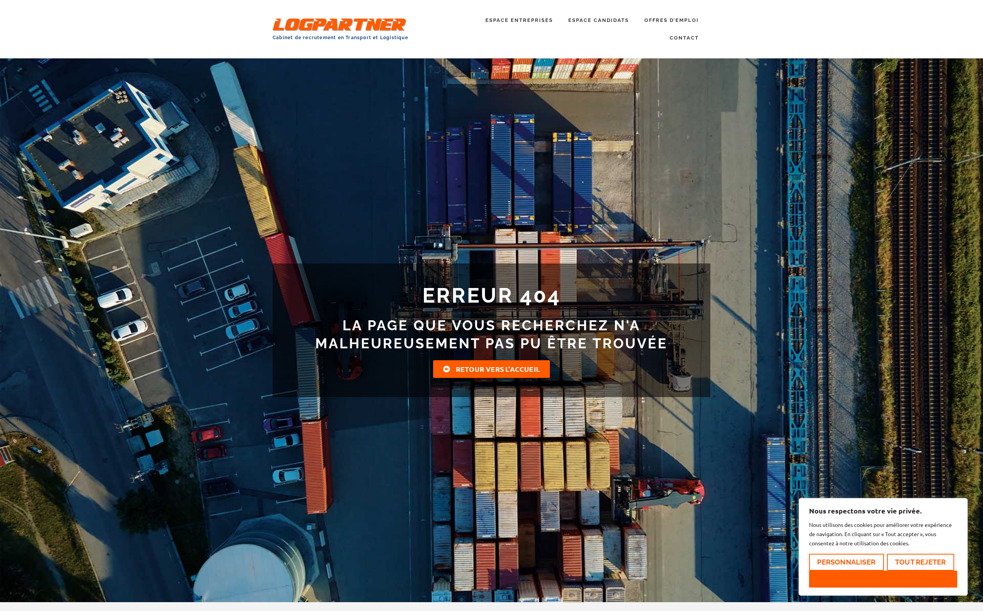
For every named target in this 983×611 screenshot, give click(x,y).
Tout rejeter (920, 562)
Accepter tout (883, 579)
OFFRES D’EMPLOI (671, 20)
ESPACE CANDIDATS (598, 20)
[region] (883, 547)
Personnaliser (846, 562)
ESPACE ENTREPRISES (519, 20)
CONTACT (684, 38)
